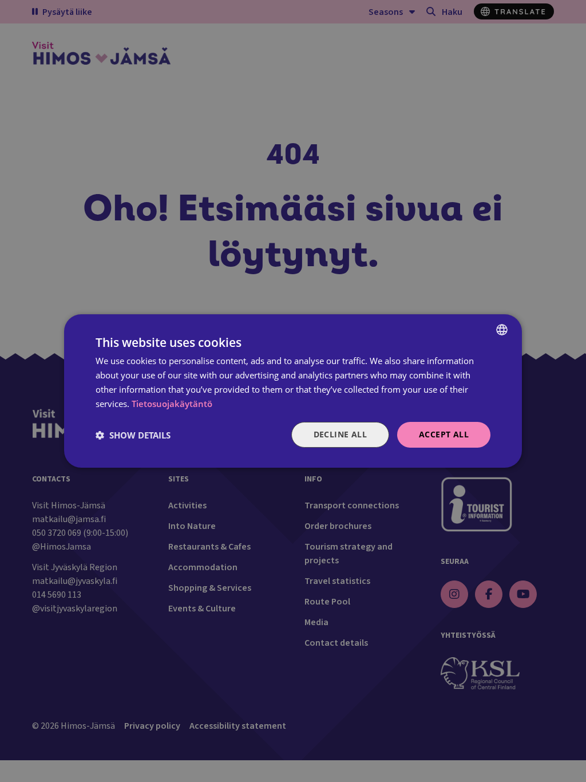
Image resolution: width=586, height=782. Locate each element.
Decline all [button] (340, 434)
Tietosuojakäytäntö (172, 403)
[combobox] (502, 329)
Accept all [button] (444, 434)
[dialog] (293, 391)
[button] (133, 435)
